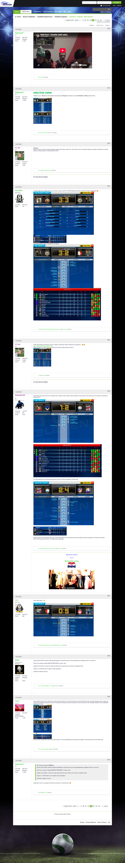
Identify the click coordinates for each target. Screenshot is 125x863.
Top (109, 822)
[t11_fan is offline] (19, 155)
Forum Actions (47, 11)
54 (93, 20)
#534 (108, 186)
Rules (69, 11)
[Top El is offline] (19, 707)
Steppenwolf (50, 329)
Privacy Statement (91, 822)
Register (119, 5)
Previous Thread (59, 814)
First (77, 20)
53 (90, 20)
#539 (108, 696)
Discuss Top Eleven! (29, 16)
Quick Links (57, 11)
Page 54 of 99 (69, 20)
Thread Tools (99, 25)
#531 (108, 28)
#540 (108, 759)
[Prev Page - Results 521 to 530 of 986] (80, 20)
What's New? (26, 11)
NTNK (52, 749)
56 (98, 20)
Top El (39, 170)
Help (114, 5)
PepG (39, 792)
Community (37, 11)
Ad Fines (40, 132)
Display (107, 25)
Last (107, 20)
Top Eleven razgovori (60, 16)
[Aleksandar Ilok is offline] (19, 404)
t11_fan (51, 685)
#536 (108, 391)
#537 (108, 595)
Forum (17, 11)
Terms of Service (102, 822)
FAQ (65, 11)
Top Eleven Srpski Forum (44, 16)
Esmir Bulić (40, 77)
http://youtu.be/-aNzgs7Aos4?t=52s (43, 346)
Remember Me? (106, 5)
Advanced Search (105, 12)
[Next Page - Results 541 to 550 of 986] (104, 20)
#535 (108, 340)
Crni (52, 132)
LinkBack (91, 25)
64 (100, 20)
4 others (57, 685)
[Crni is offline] (19, 608)
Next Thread (67, 814)
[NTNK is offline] (19, 669)
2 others (65, 329)
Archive (82, 822)
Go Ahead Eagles (47, 170)
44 (85, 20)
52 (87, 20)
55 (95, 20)
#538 (108, 655)
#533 (108, 143)
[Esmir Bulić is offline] (19, 198)
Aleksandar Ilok (57, 329)
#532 (108, 88)
